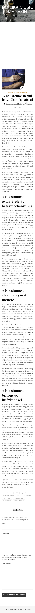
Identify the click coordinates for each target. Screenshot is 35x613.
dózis (16, 493)
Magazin (11, 92)
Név (4, 523)
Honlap (4, 543)
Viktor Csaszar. (26, 609)
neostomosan (7, 501)
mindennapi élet (18, 498)
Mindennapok (21, 92)
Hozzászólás (6, 564)
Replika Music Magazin (17, 9)
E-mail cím (6, 533)
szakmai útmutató (19, 501)
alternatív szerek (7, 493)
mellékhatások (7, 498)
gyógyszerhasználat (8, 495)
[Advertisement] (17, 40)
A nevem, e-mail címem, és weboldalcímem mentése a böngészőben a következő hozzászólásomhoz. (16, 557)
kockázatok (27, 495)
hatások (19, 495)
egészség (23, 493)
